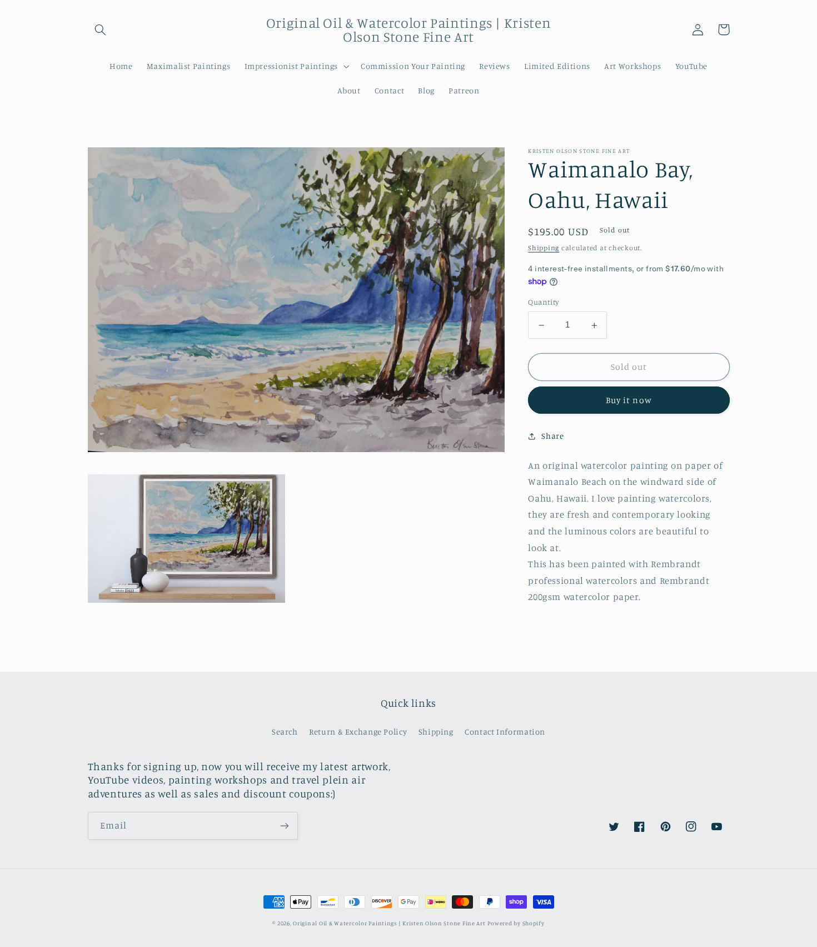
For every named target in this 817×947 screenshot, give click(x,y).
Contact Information (505, 731)
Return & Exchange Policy (358, 731)
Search (285, 731)
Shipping (543, 248)
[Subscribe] (284, 825)
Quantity (543, 302)
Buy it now (629, 400)
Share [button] (552, 435)
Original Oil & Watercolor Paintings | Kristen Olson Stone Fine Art (389, 923)
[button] (100, 29)
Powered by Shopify (515, 923)
